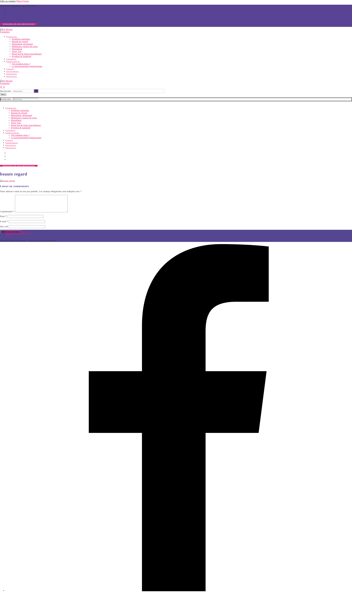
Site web (4, 226)
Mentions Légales (14, 231)
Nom (3, 216)
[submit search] (36, 91)
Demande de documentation (19, 24)
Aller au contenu (8, 1)
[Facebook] (179, 590)
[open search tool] (2, 87)
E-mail (4, 221)
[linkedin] (8, 17)
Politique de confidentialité (18, 233)
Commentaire (7, 211)
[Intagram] (8, 14)
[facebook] (8, 10)
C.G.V (9, 236)
